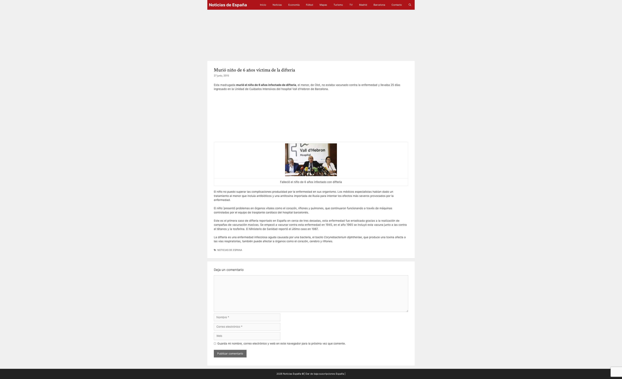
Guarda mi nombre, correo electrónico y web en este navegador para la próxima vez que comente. (281, 343)
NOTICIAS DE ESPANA (229, 250)
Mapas (323, 4)
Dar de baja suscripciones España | (325, 373)
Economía (293, 4)
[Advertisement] (304, 33)
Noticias (277, 4)
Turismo (338, 4)
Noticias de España (228, 4)
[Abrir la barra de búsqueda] (410, 5)
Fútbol (309, 4)
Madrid (363, 4)
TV (351, 4)
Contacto (397, 4)
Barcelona (379, 4)
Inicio (263, 4)
